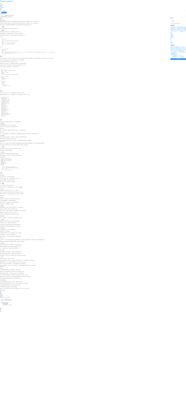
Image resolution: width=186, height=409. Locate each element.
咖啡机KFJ (1, 18)
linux (171, 41)
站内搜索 (181, 31)
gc (170, 40)
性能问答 (1, 4)
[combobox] (183, 31)
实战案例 (171, 34)
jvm (171, 39)
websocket (172, 37)
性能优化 (1, 295)
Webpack (171, 36)
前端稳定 (1, 294)
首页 (0, 3)
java (171, 38)
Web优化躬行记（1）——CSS (177, 55)
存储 (171, 33)
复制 (1, 56)
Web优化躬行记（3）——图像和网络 (178, 57)
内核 (171, 43)
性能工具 (1, 9)
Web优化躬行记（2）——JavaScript (178, 56)
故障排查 (171, 35)
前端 (0, 292)
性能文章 (1, 5)
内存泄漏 (171, 42)
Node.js (171, 32)
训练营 (1, 6)
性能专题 (1, 7)
